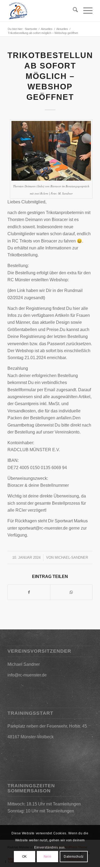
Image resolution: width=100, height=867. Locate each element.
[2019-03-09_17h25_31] (41, 10)
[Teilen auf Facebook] (29, 592)
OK (24, 856)
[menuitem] (72, 10)
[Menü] (85, 10)
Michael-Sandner (71, 558)
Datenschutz (74, 856)
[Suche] (72, 10)
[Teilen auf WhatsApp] (71, 592)
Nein (47, 856)
